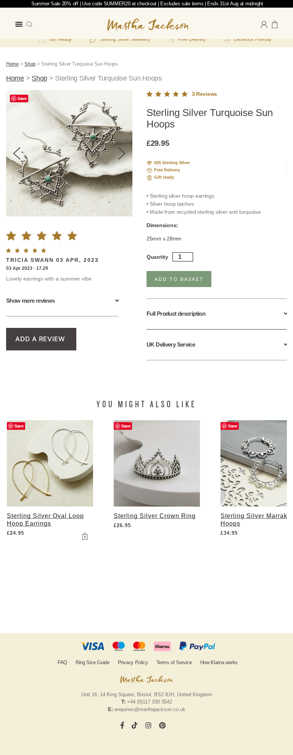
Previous (17, 153)
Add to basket (179, 279)
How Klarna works (219, 662)
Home (12, 64)
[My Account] (264, 25)
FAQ (62, 662)
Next (122, 153)
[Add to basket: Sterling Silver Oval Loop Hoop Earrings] (84, 536)
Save (22, 98)
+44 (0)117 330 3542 (149, 702)
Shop (29, 64)
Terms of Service (174, 662)
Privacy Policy (133, 662)
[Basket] (275, 24)
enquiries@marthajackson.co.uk (149, 709)
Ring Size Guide (92, 662)
